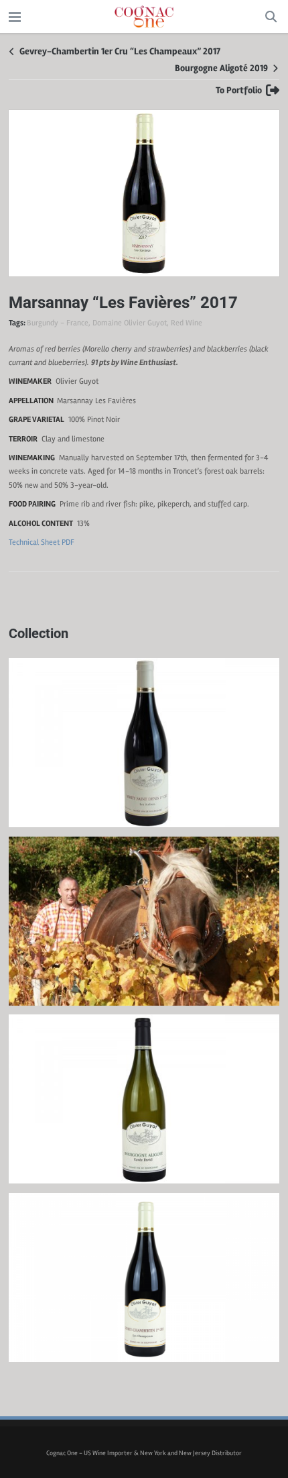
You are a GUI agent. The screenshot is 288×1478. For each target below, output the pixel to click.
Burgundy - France (57, 323)
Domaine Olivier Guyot (129, 323)
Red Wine (186, 323)
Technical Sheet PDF (41, 542)
